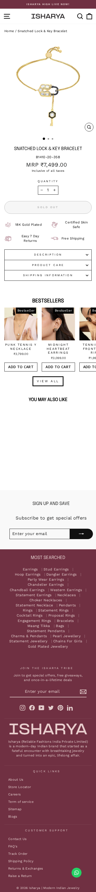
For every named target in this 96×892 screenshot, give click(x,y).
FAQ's (13, 846)
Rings (28, 610)
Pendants (67, 605)
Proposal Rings (61, 615)
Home (9, 31)
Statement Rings (53, 610)
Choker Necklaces (45, 600)
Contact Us (17, 839)
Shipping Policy (21, 861)
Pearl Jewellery (67, 636)
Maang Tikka (38, 626)
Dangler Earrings (61, 574)
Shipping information (48, 275)
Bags (60, 626)
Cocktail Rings (29, 615)
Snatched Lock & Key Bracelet (42, 31)
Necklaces (66, 595)
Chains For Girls (67, 641)
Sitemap (15, 809)
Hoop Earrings (28, 574)
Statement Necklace (34, 605)
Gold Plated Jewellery (48, 646)
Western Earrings (66, 590)
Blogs (12, 816)
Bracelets (65, 621)
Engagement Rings (34, 621)
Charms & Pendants (29, 636)
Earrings (30, 569)
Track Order (18, 854)
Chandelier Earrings (46, 585)
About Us (16, 779)
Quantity (48, 181)
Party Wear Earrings (46, 579)
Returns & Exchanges (25, 868)
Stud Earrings (56, 569)
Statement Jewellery (28, 641)
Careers (14, 794)
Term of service (21, 802)
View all (48, 381)
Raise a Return (20, 876)
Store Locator (19, 787)
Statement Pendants (46, 631)
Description (48, 254)
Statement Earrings (33, 595)
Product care (48, 265)
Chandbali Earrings (27, 590)
